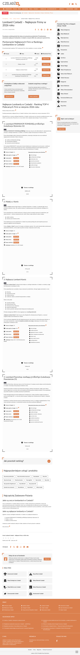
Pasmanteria (64, 49)
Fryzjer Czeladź (45, 607)
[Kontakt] (72, 4)
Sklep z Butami (64, 93)
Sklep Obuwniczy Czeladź (39, 587)
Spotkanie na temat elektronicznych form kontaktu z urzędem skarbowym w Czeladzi (59, 621)
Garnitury (63, 57)
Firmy (11, 18)
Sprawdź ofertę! (9, 96)
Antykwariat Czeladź (38, 593)
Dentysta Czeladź (8, 605)
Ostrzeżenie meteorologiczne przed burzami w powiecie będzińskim (19, 628)
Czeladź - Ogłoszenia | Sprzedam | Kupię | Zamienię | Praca (38, 13)
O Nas (34, 649)
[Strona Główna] (3, 9)
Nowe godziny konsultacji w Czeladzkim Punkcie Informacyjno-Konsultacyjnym (57, 629)
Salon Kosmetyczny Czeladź (66, 607)
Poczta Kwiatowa (65, 45)
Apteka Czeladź (26, 605)
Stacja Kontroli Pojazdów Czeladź (30, 609)
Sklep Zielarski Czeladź (38, 580)
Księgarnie (63, 81)
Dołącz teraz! (61, 129)
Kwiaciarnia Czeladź (12, 574)
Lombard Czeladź (45, 605)
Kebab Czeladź (63, 609)
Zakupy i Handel (16, 18)
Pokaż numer (16, 163)
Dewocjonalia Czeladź (13, 593)
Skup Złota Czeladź (37, 574)
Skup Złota (63, 105)
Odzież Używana (65, 77)
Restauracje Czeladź (46, 609)
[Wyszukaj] (76, 3)
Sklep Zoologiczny (65, 29)
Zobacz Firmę (46, 58)
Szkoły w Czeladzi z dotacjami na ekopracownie (14, 620)
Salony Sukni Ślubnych (66, 73)
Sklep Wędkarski (65, 33)
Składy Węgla (64, 65)
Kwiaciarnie (64, 101)
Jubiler (62, 53)
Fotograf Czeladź (26, 607)
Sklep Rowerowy (65, 41)
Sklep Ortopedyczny (66, 69)
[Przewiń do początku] (77, 652)
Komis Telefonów (65, 85)
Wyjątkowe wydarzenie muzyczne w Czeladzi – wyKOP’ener (17, 623)
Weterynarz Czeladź (8, 607)
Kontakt (31, 641)
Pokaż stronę (16, 239)
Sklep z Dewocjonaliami (66, 89)
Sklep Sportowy (65, 37)
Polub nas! (47, 559)
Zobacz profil (16, 236)
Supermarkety (64, 61)
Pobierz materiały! (34, 96)
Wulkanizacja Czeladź (9, 609)
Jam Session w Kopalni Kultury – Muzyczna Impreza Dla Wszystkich (58, 626)
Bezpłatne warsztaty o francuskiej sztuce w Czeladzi (15, 626)
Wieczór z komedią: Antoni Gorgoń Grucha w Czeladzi (55, 623)
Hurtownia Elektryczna (66, 97)
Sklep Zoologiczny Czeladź (14, 580)
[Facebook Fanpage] (69, 4)
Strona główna (5, 18)
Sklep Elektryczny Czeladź (14, 587)
